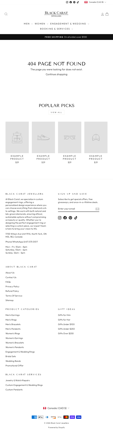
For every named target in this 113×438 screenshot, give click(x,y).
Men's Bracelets (13, 324)
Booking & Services (55, 28)
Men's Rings (11, 319)
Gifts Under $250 (66, 329)
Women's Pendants (15, 347)
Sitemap (10, 300)
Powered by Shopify (56, 427)
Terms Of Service (14, 295)
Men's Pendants (13, 329)
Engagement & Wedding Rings (20, 351)
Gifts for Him (64, 315)
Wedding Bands (13, 361)
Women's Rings (13, 333)
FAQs (8, 282)
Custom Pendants (14, 389)
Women (40, 23)
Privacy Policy (12, 286)
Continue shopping (56, 74)
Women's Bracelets (15, 342)
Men (27, 23)
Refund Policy (12, 291)
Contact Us (11, 277)
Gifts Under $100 (66, 324)
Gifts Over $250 (66, 333)
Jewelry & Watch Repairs (18, 380)
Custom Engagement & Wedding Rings (24, 385)
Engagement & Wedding (68, 23)
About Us (10, 272)
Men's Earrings (13, 315)
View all (56, 112)
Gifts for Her (64, 319)
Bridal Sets (11, 356)
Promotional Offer (15, 365)
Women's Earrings (14, 338)
